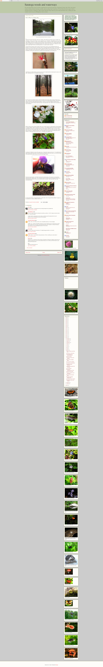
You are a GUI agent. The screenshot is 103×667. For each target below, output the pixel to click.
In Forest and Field (68, 133)
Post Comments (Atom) (45, 255)
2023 (66, 321)
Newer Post (28, 252)
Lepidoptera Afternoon (69, 134)
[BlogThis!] (44, 202)
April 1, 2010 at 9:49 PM (32, 236)
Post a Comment (29, 247)
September (68, 342)
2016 (66, 330)
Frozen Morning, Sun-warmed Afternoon (69, 355)
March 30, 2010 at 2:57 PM (32, 218)
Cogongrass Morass (68, 161)
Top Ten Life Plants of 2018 (69, 195)
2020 (66, 325)
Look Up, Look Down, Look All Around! (70, 373)
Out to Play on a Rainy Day (70, 353)
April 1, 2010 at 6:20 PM (32, 231)
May (67, 347)
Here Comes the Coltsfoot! (70, 361)
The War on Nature (68, 172)
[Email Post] (41, 202)
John (29, 207)
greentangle (68, 171)
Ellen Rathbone (30, 211)
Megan (29, 238)
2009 (66, 385)
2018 (66, 327)
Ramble (67, 206)
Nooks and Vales (68, 182)
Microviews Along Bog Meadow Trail (69, 377)
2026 (66, 317)
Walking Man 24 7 (68, 141)
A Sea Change (68, 236)
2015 (66, 331)
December (68, 338)
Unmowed (67, 235)
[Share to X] (45, 202)
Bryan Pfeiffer (68, 178)
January (67, 383)
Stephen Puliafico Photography (70, 215)
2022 (66, 322)
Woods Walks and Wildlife (70, 175)
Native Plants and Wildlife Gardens (71, 228)
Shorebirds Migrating (68, 127)
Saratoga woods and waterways (41, 4)
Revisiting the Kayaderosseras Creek (70, 370)
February (67, 382)
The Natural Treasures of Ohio (70, 194)
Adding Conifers (68, 229)
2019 (66, 326)
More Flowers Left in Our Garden (70, 130)
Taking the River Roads (69, 371)
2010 (66, 337)
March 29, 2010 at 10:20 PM (32, 209)
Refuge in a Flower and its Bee (70, 179)
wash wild (67, 146)
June (67, 346)
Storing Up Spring (69, 356)
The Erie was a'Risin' (68, 150)
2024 (66, 320)
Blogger (57, 664)
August (67, 343)
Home (44, 252)
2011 (66, 336)
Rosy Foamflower (68, 368)
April (67, 348)
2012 (66, 335)
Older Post (59, 252)
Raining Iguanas (68, 153)
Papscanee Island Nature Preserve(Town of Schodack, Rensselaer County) (69, 143)
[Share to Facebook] (46, 202)
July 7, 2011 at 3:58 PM (31, 245)
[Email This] (43, 202)
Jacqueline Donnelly (31, 220)
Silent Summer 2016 (68, 222)
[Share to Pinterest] (47, 202)
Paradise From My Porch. (70, 221)
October (67, 341)
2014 (66, 332)
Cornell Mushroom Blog (69, 168)
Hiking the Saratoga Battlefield (69, 364)
